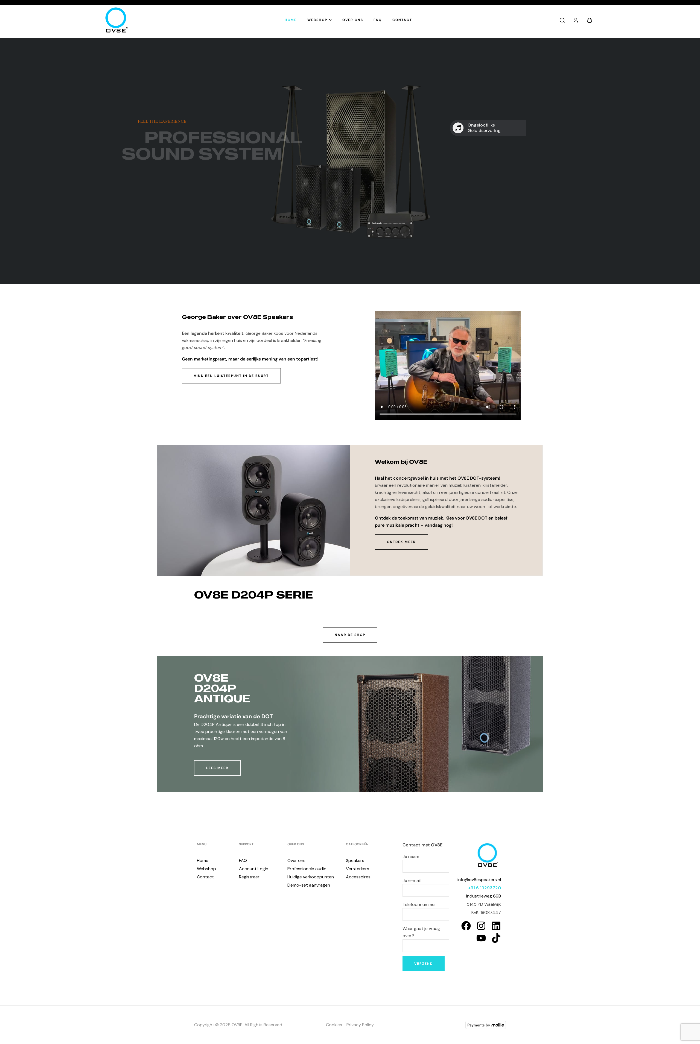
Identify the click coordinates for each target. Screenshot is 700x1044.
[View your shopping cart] (589, 20)
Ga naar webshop (162, 199)
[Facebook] (466, 926)
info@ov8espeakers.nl (479, 879)
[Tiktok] (496, 938)
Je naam (410, 856)
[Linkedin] (496, 926)
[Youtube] (481, 938)
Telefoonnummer (419, 904)
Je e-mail (411, 880)
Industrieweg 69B (483, 896)
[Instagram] (481, 926)
